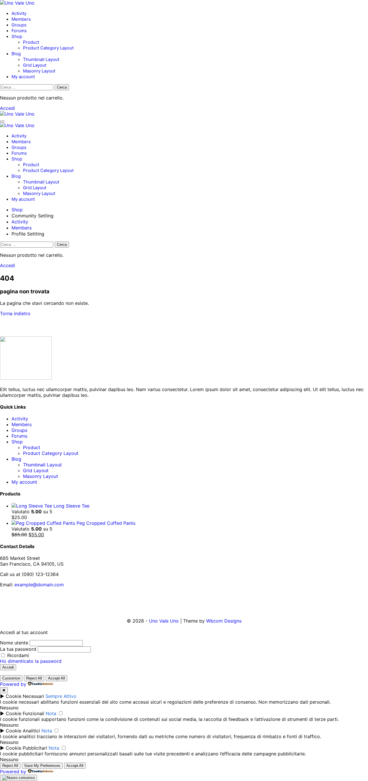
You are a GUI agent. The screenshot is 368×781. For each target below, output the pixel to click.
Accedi (7, 108)
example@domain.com (39, 584)
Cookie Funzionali (25, 713)
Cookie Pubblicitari (26, 748)
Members (21, 19)
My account (23, 76)
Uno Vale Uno (164, 621)
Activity (19, 13)
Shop (17, 36)
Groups (19, 25)
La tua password (18, 649)
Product (31, 42)
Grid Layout (34, 65)
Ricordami (17, 655)
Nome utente (14, 643)
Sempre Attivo (60, 696)
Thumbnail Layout (41, 59)
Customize (11, 678)
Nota (51, 713)
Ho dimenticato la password (31, 661)
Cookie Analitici (23, 731)
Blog (16, 53)
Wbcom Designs (223, 621)
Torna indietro (15, 313)
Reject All (34, 678)
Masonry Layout (39, 71)
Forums (19, 30)
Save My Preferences (42, 765)
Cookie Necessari (25, 696)
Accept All (56, 678)
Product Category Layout (48, 48)
